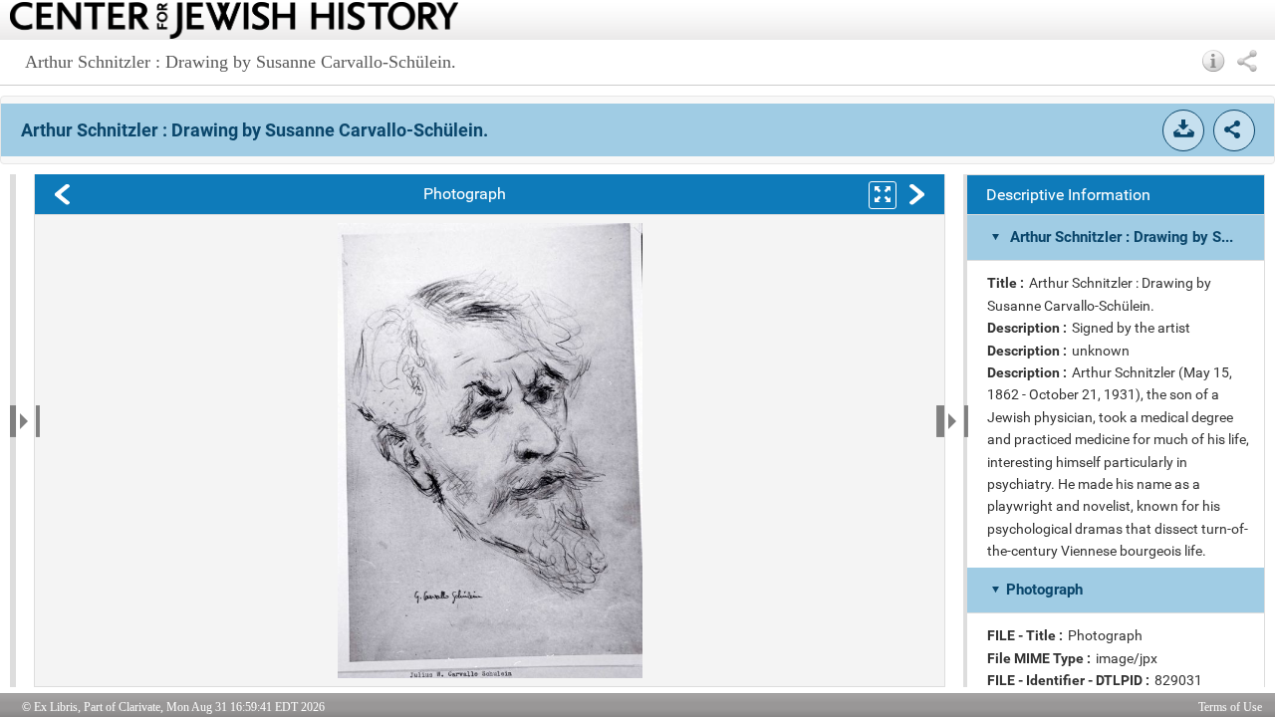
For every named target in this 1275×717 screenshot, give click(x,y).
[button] (1213, 61)
